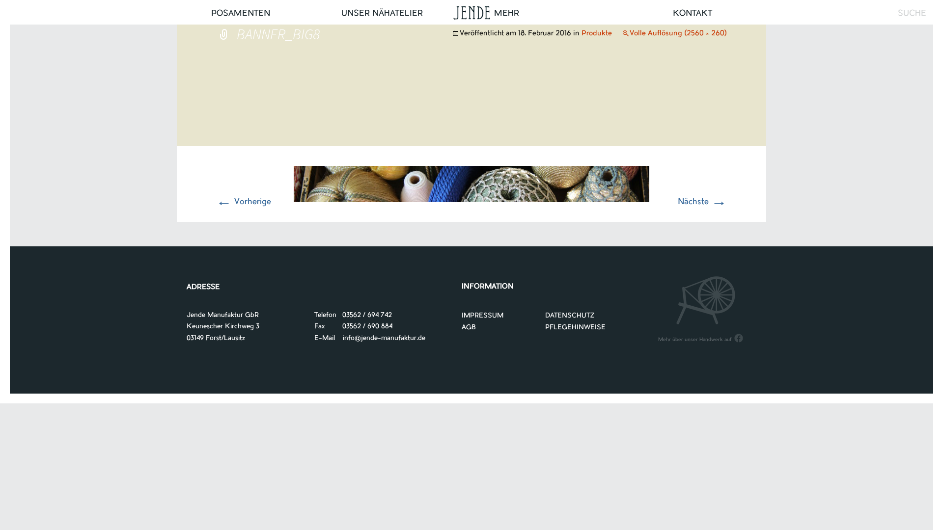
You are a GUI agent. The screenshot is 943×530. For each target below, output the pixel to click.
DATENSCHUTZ (570, 316)
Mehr (506, 14)
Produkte (597, 33)
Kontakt (692, 14)
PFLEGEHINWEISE (575, 327)
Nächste (702, 202)
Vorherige (243, 202)
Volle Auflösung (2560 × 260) (678, 33)
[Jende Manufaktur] (471, 14)
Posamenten (240, 14)
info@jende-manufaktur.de (380, 338)
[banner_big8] (471, 184)
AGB (469, 327)
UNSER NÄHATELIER (382, 14)
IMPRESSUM (482, 316)
